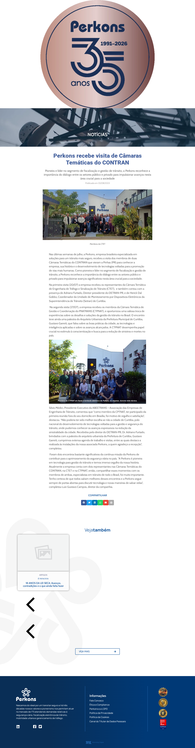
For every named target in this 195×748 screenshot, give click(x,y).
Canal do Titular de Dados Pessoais (108, 721)
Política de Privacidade (101, 713)
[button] (84, 502)
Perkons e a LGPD (99, 708)
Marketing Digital (98, 742)
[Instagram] (23, 726)
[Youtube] (29, 726)
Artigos (43, 575)
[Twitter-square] (40, 726)
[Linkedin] (18, 726)
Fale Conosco (96, 700)
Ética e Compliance (99, 704)
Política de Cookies (99, 717)
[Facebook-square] (34, 726)
